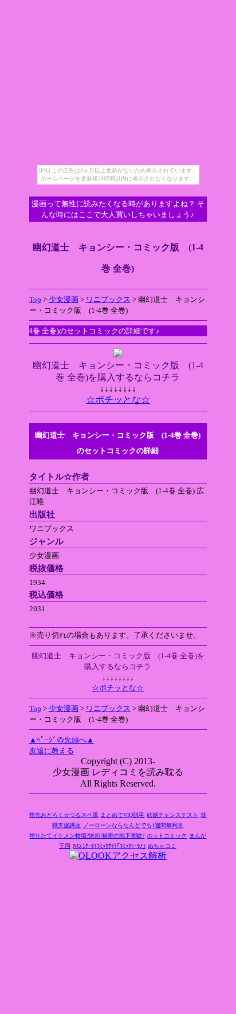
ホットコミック (167, 835)
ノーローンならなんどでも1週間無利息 (133, 825)
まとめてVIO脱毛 (122, 815)
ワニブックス (108, 299)
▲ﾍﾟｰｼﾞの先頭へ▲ (61, 740)
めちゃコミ (162, 846)
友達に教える (51, 750)
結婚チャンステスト (172, 815)
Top (35, 299)
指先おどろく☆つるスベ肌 (63, 815)
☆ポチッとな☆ (118, 399)
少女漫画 (63, 299)
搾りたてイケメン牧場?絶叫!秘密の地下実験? (86, 835)
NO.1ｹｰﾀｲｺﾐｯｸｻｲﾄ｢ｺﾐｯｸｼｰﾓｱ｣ (109, 846)
